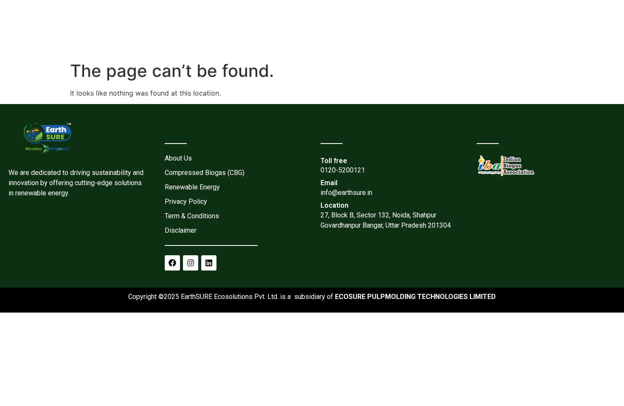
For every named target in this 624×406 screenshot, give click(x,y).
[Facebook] (172, 263)
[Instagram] (190, 263)
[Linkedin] (208, 263)
